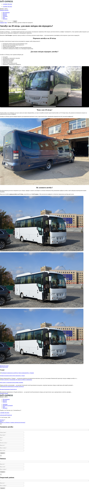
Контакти (5, 18)
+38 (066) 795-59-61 (7, 4)
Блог (4, 17)
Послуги (5, 13)
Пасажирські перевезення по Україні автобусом (8, 389)
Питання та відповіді (8, 405)
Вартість (5, 15)
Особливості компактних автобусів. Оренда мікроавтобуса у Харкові (12, 375)
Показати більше (4, 393)
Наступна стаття (4, 367)
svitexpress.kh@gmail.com (6, 415)
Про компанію (6, 12)
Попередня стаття (4, 365)
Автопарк (5, 16)
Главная (2, 22)
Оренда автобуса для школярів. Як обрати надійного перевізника (11, 382)
